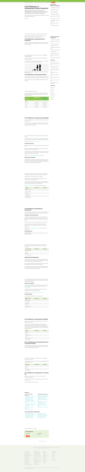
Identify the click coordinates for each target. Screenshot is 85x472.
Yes (34, 428)
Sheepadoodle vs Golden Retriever (42, 397)
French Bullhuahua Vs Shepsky (29, 413)
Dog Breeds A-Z (32, 2)
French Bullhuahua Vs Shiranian (42, 416)
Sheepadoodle (44, 97)
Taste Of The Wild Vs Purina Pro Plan (37, 460)
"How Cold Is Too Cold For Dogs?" (30, 185)
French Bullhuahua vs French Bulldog (30, 396)
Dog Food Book (53, 2)
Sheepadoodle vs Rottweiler (41, 398)
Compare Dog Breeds (27, 2)
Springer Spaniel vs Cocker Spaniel (28, 464)
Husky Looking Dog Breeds (27, 454)
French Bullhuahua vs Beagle (29, 399)
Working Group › (52, 99)
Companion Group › (52, 87)
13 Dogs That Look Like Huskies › (54, 66)
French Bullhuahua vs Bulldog (29, 397)
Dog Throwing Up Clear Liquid (37, 454)
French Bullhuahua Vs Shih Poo (29, 417)
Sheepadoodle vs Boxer (41, 402)
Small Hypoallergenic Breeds (47, 2)
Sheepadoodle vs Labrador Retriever (43, 395)
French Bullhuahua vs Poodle (29, 398)
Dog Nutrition (44, 454)
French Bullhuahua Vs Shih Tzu (42, 413)
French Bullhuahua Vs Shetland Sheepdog (30, 414)
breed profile (28, 380)
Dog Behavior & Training (45, 455)
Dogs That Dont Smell (27, 458)
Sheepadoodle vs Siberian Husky (55, 53)
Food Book (44, 462)
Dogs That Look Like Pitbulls (27, 457)
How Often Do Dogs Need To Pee (37, 455)
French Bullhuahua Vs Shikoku (42, 414)
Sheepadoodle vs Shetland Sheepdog (55, 57)
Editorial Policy (53, 454)
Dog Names (42, 2)
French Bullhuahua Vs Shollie (41, 417)
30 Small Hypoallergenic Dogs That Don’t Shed (37, 292)
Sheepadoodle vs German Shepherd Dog (43, 396)
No (35, 428)
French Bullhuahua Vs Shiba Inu (29, 415)
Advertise (53, 456)
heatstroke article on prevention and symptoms (33, 155)
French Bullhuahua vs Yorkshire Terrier (55, 18)
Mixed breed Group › (52, 94)
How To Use (53, 455)
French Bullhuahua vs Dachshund (29, 400)
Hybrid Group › (52, 92)
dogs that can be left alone (36, 141)
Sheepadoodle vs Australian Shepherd (43, 401)
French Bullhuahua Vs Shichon (29, 416)
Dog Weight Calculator (37, 2)
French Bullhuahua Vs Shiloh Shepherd (43, 415)
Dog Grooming (44, 456)
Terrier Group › (52, 97)
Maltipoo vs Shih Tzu (27, 463)
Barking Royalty (28, 1)
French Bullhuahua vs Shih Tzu (29, 409)
